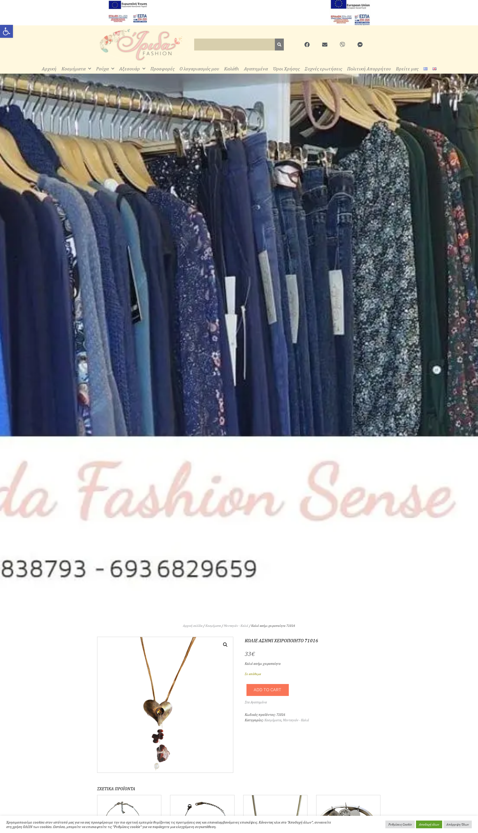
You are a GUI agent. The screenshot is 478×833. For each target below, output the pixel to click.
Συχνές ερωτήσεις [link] (323, 68)
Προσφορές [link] (162, 68)
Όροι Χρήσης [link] (286, 68)
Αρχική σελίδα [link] (192, 626)
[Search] (279, 44)
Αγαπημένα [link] (256, 68)
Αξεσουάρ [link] (129, 68)
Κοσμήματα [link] (73, 68)
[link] (6, 31)
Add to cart (267, 689)
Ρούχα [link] (102, 68)
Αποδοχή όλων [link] (429, 824)
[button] (225, 644)
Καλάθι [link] (231, 68)
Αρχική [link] (49, 68)
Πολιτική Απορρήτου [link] (369, 68)
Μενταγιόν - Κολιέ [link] (236, 626)
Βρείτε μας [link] (407, 68)
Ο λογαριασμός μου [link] (199, 68)
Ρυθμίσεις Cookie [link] (400, 824)
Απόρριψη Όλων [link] (457, 824)
